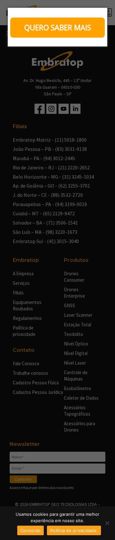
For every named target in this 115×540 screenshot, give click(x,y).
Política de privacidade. (74, 530)
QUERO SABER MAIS (57, 27)
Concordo (30, 530)
